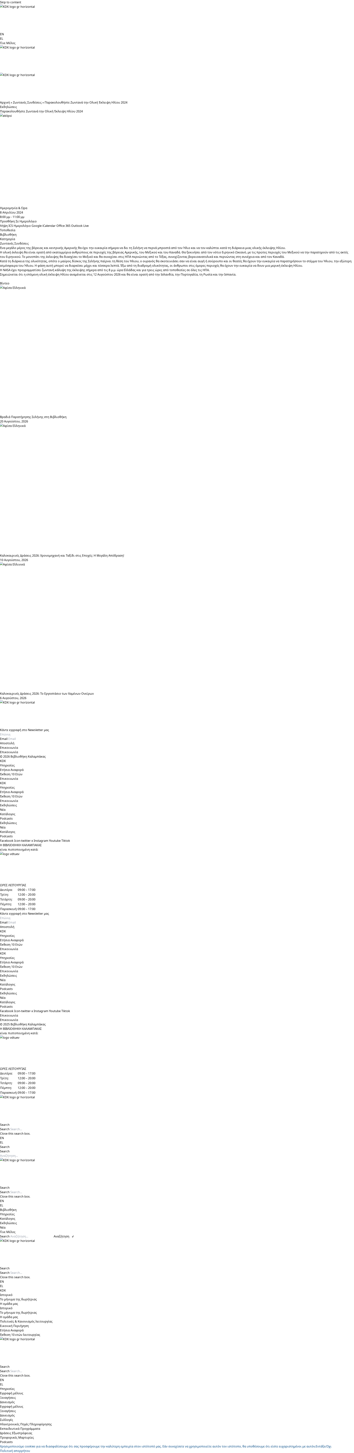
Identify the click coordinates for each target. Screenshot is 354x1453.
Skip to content (10, 2)
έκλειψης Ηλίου (274, 248)
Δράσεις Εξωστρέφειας (16, 1433)
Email (4, 739)
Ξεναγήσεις (8, 1398)
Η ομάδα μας (9, 1304)
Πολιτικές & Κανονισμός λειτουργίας (26, 1321)
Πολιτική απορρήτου (15, 1451)
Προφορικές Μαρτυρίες (17, 1437)
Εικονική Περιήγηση (14, 1326)
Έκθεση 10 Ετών (11, 774)
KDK (3, 761)
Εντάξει (321, 1446)
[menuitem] (2, 34)
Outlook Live (80, 226)
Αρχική (5, 102)
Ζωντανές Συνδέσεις (27, 102)
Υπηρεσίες (7, 765)
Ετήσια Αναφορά (12, 770)
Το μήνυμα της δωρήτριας (18, 1299)
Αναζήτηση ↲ (64, 1236)
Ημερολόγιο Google (28, 226)
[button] (177, 1124)
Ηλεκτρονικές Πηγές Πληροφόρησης (26, 1424)
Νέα (3, 810)
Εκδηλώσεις (8, 107)
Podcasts (6, 818)
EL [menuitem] (1, 39)
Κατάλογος (7, 814)
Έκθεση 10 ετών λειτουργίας (20, 1335)
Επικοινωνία (9, 748)
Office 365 (63, 226)
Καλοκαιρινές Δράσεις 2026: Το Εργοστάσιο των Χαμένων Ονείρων (47, 694)
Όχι (329, 1446)
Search (5, 1129)
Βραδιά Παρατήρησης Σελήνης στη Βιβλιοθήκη (33, 417)
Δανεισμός (7, 1402)
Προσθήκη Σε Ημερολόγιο (18, 221)
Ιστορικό (6, 1295)
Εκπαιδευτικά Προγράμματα (20, 1429)
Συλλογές (6, 1420)
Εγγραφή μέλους (11, 1393)
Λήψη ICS (6, 226)
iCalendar (49, 226)
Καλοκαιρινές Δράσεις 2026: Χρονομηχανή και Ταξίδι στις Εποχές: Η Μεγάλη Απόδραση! (62, 555)
